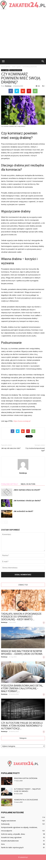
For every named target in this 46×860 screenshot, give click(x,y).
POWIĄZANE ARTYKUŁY (9, 484)
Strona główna (5, 67)
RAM (3, 817)
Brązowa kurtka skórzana (25, 778)
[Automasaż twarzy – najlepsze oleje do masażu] (6, 792)
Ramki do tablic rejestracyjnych (12, 847)
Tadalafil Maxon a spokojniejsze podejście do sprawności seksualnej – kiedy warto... (21, 616)
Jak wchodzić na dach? (23, 511)
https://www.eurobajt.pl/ (22, 421)
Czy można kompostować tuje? (35, 449)
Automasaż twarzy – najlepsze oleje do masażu (27, 790)
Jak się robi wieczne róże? (11, 448)
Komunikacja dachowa (15, 70)
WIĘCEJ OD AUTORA (28, 484)
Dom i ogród (5, 70)
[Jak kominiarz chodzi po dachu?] (6, 503)
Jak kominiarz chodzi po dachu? (27, 500)
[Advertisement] (23, 34)
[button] (43, 61)
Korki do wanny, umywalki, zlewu (13, 834)
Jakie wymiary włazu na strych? (26, 490)
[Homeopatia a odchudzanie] (6, 802)
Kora (3, 844)
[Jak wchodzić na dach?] (6, 514)
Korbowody (5, 824)
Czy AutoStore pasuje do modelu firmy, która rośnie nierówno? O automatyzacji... (22, 725)
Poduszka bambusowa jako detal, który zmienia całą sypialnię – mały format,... (22, 688)
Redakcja (8, 86)
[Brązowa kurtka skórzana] (6, 781)
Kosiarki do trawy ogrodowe (11, 837)
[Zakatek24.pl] (23, 5)
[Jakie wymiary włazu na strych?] (6, 492)
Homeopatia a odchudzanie (26, 800)
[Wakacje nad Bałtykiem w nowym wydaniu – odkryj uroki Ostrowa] (23, 637)
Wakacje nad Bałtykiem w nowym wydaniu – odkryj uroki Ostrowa (21, 652)
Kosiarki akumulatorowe (10, 841)
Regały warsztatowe (8, 821)
